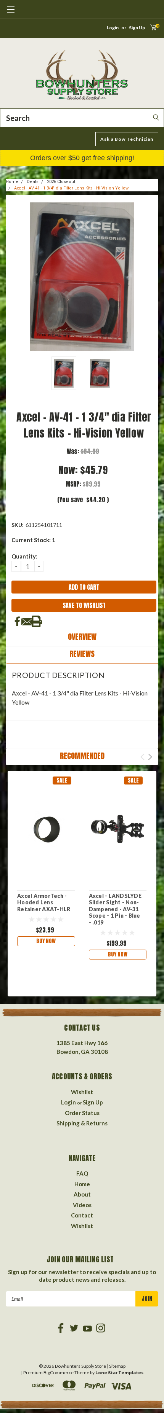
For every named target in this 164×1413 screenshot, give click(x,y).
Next (150, 276)
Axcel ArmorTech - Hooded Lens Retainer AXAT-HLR (43, 902)
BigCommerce (58, 1372)
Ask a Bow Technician (126, 139)
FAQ (82, 1173)
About (82, 1194)
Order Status (82, 1112)
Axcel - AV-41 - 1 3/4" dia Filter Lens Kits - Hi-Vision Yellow (71, 188)
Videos (82, 1204)
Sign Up (137, 27)
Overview (82, 637)
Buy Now (46, 941)
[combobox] (82, 117)
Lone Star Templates (119, 1372)
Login (113, 27)
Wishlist (82, 1091)
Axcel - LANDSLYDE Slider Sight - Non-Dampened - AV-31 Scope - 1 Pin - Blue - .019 (115, 909)
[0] (151, 29)
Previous (13, 276)
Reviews (82, 654)
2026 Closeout (61, 181)
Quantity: (24, 556)
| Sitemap (116, 1366)
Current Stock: (33, 539)
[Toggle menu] (10, 13)
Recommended (82, 756)
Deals (33, 181)
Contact (82, 1215)
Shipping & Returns (82, 1123)
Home (12, 181)
